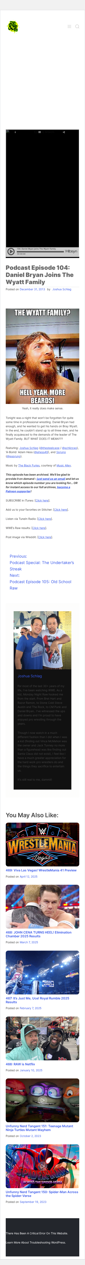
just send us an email (51, 478)
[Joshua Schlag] (42, 640)
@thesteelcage (50, 448)
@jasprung (14, 456)
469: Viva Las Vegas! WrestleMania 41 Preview (41, 870)
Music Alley (64, 465)
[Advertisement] (42, 84)
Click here (42, 500)
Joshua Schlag (61, 289)
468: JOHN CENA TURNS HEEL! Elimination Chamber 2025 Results (39, 934)
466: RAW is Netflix (20, 1064)
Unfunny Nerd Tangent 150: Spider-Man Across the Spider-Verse (42, 1194)
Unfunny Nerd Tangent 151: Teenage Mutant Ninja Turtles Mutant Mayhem (39, 1128)
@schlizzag (69, 448)
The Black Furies (29, 465)
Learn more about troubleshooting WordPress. (36, 1242)
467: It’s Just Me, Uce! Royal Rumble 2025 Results (37, 1000)
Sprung (61, 452)
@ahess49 (41, 452)
